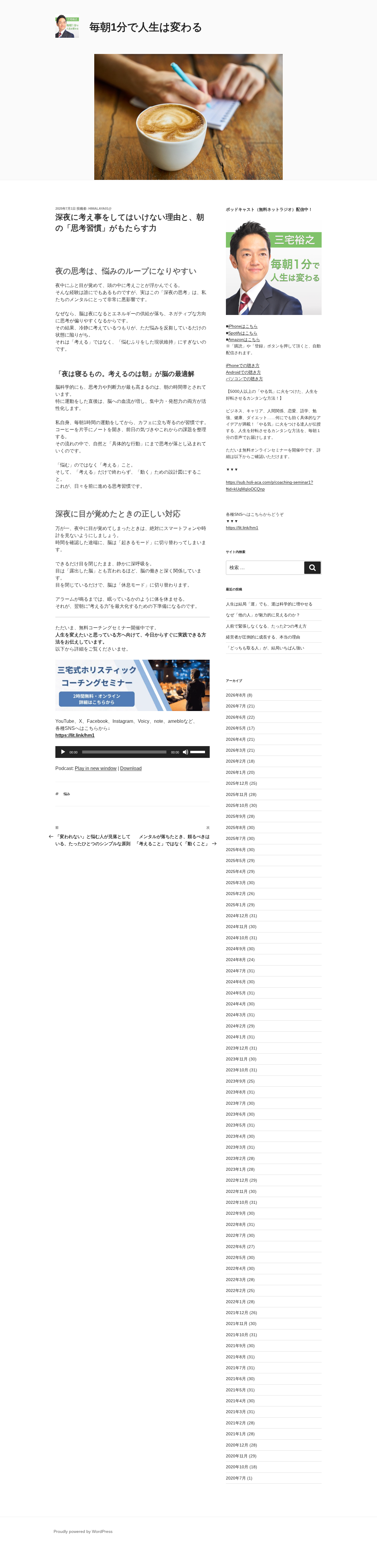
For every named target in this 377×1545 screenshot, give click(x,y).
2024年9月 (236, 948)
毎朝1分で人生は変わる (146, 27)
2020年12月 (237, 1445)
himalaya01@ (100, 208)
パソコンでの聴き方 (244, 378)
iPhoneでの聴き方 (242, 365)
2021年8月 (236, 1356)
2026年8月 (236, 695)
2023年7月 (236, 1103)
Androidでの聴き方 (243, 372)
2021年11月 (237, 1323)
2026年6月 (236, 717)
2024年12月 (237, 915)
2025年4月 (236, 871)
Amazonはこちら (244, 339)
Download (131, 768)
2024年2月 (236, 1026)
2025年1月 (236, 904)
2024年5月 (236, 993)
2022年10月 (237, 1202)
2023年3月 (236, 1147)
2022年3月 (236, 1279)
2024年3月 (236, 1014)
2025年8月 (236, 827)
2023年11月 (237, 1059)
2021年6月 (236, 1378)
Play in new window (96, 768)
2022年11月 (237, 1191)
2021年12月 (237, 1312)
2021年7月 (236, 1367)
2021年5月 (236, 1390)
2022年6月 (236, 1246)
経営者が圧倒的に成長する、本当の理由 (263, 637)
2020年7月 (236, 1478)
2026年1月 (236, 772)
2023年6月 (236, 1114)
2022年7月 (236, 1235)
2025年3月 (236, 882)
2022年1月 (236, 1301)
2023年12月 (237, 1048)
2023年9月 (236, 1081)
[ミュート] (185, 752)
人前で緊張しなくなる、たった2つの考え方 (266, 626)
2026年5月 (236, 728)
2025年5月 (236, 860)
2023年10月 (237, 1070)
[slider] (198, 751)
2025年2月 (236, 893)
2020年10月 (237, 1466)
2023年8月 (236, 1092)
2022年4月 (236, 1268)
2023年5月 (236, 1125)
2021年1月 (236, 1433)
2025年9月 (236, 816)
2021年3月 (236, 1411)
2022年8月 (236, 1224)
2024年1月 (236, 1037)
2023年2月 (236, 1158)
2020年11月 (237, 1456)
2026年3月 (236, 750)
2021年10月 (237, 1334)
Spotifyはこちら (242, 333)
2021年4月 (236, 1400)
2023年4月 (236, 1136)
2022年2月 (236, 1290)
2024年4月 (236, 1003)
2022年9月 (236, 1213)
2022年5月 (236, 1257)
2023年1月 (236, 1169)
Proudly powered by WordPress (83, 1531)
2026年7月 (236, 706)
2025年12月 (237, 783)
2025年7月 (236, 838)
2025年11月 (237, 794)
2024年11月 (237, 926)
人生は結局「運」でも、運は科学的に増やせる (269, 604)
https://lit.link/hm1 (242, 527)
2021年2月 (236, 1423)
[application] (132, 752)
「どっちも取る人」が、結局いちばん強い (265, 648)
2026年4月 (236, 739)
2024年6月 (236, 981)
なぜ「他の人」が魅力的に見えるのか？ (263, 615)
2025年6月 (236, 849)
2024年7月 (236, 970)
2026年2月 (236, 761)
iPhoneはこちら (243, 326)
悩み (67, 794)
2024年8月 (236, 959)
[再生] (63, 752)
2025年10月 (237, 805)
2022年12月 (237, 1180)
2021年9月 (236, 1345)
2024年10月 (237, 937)
